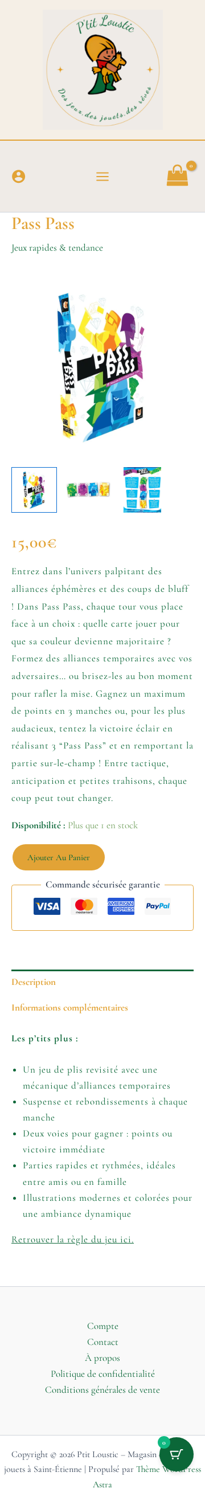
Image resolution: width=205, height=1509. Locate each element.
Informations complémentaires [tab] (69, 1007)
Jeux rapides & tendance (57, 247)
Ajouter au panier (58, 857)
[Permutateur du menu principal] (102, 176)
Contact (102, 1342)
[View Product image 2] (88, 490)
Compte (102, 1326)
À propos (102, 1358)
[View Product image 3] (142, 490)
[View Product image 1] (34, 490)
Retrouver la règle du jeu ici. (72, 1239)
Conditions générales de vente (102, 1390)
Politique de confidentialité (103, 1374)
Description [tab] (33, 982)
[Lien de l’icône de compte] (18, 176)
